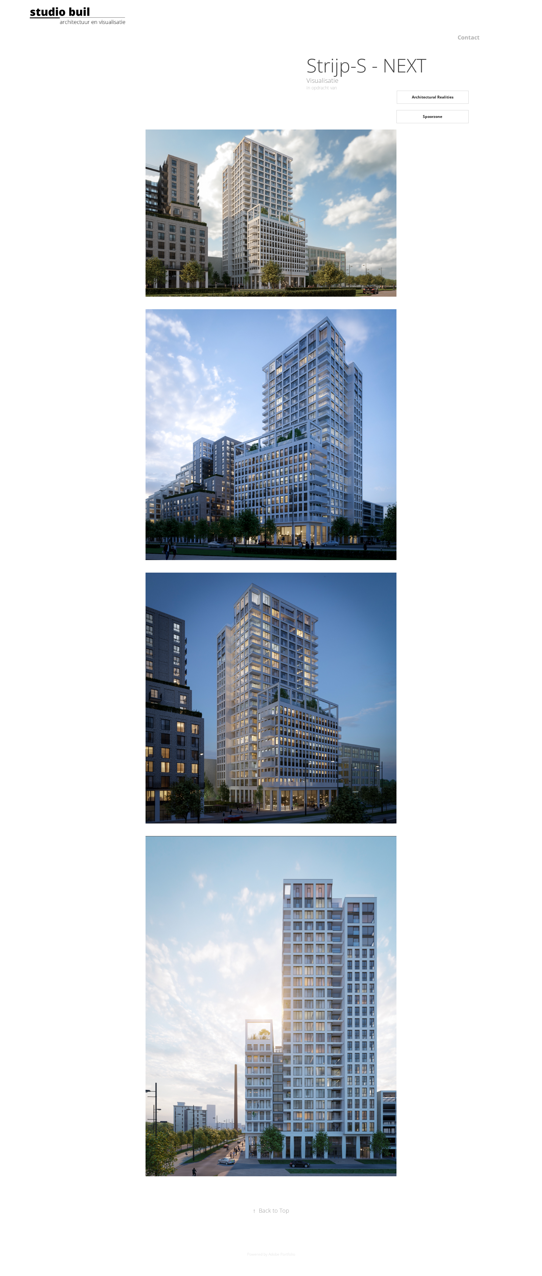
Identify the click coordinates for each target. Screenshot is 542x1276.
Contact (469, 37)
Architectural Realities (433, 97)
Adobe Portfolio (281, 1254)
